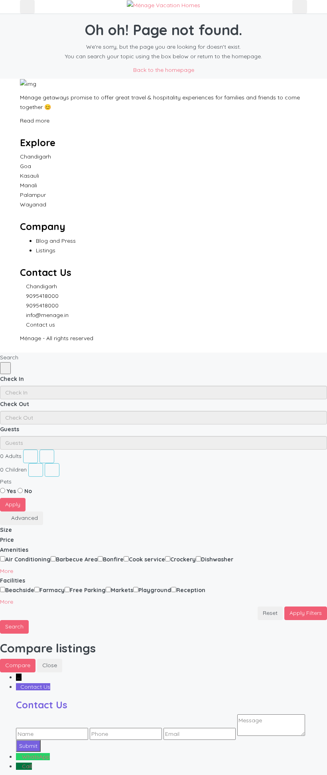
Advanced (24, 517)
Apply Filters (306, 612)
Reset (270, 612)
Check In (12, 379)
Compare (17, 665)
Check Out (14, 404)
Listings (45, 250)
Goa (25, 166)
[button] (9, 571)
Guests (9, 429)
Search (14, 626)
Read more (35, 120)
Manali (28, 185)
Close (49, 665)
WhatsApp (36, 756)
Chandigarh (35, 156)
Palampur (33, 194)
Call (27, 766)
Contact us (40, 324)
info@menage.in (47, 315)
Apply (12, 504)
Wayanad (33, 204)
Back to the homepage (163, 69)
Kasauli (29, 175)
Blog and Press (56, 240)
